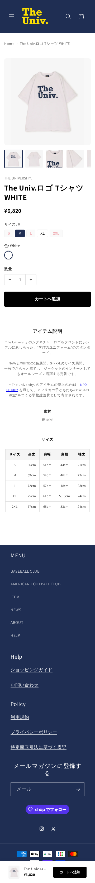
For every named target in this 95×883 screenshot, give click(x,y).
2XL (56, 233)
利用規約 (20, 717)
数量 (8, 269)
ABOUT (17, 622)
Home (9, 43)
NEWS (16, 609)
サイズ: (12, 224)
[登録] (78, 789)
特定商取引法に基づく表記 (38, 747)
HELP (15, 635)
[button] (11, 16)
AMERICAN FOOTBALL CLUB (36, 583)
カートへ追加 (47, 299)
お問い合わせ (25, 685)
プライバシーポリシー (34, 732)
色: (12, 245)
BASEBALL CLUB (25, 571)
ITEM (15, 596)
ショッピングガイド (32, 670)
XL (42, 233)
